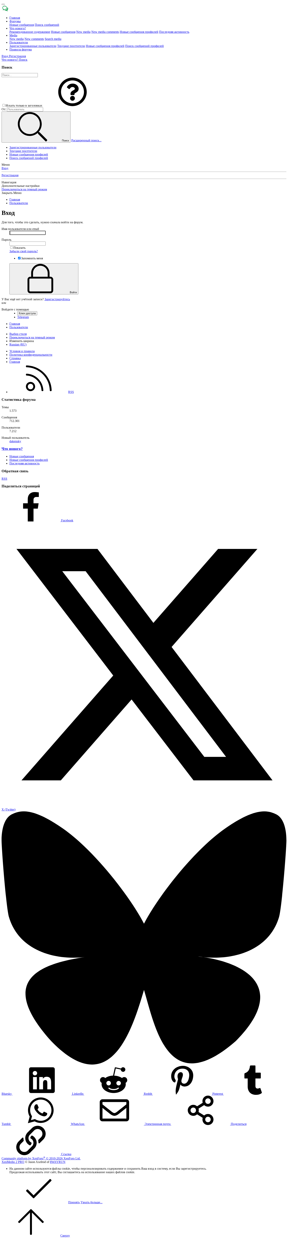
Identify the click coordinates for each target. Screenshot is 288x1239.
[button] (72, 105)
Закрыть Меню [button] (12, 193)
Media (13, 35)
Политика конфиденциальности (30, 354)
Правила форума (20, 49)
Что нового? (17, 28)
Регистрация (10, 175)
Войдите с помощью (15, 309)
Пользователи (18, 42)
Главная (14, 17)
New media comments (105, 31)
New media (83, 31)
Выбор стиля (18, 334)
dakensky (15, 441)
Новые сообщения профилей (139, 31)
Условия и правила (22, 351)
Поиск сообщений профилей (144, 46)
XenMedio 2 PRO (13, 1162)
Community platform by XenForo (41, 1158)
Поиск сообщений (47, 24)
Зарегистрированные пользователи (32, 46)
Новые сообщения (21, 24)
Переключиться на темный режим (24, 189)
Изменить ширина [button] (21, 341)
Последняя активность (174, 31)
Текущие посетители (71, 46)
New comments (34, 39)
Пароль (6, 239)
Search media (53, 39)
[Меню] (3, 4)
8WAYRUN (57, 1162)
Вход (5, 168)
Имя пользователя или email (20, 229)
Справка (15, 358)
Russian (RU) (17, 344)
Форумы (15, 21)
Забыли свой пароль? (23, 251)
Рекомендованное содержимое (29, 31)
